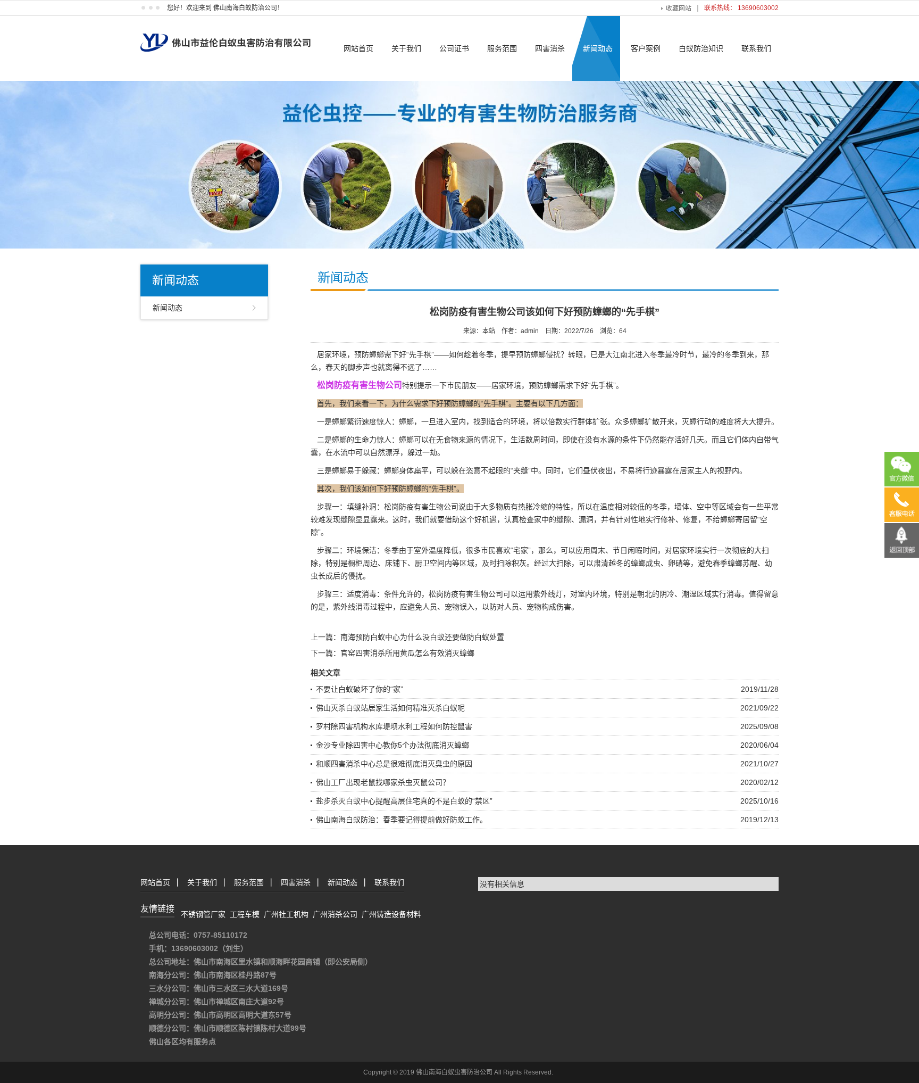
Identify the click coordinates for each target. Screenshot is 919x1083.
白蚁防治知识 (701, 48)
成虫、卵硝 (664, 563)
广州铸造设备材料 (391, 914)
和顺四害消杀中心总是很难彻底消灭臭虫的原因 (394, 763)
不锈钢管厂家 (203, 914)
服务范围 (502, 48)
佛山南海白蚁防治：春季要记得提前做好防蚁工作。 (401, 819)
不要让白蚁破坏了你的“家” (359, 689)
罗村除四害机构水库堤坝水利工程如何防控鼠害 (394, 726)
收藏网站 (678, 8)
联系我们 (756, 48)
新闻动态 (598, 48)
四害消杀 (550, 48)
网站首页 (358, 48)
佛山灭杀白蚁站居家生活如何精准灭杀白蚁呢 (390, 708)
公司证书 (454, 48)
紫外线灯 (548, 594)
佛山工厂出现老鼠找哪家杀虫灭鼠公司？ (383, 782)
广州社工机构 (286, 914)
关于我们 (406, 48)
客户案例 (646, 48)
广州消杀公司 (335, 914)
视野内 (728, 470)
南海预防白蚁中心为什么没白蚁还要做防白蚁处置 (422, 637)
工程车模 (245, 914)
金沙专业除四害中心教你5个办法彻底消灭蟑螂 (392, 745)
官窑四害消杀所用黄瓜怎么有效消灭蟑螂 (407, 653)
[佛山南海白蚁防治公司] (225, 33)
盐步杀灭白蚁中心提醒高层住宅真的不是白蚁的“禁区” (404, 801)
